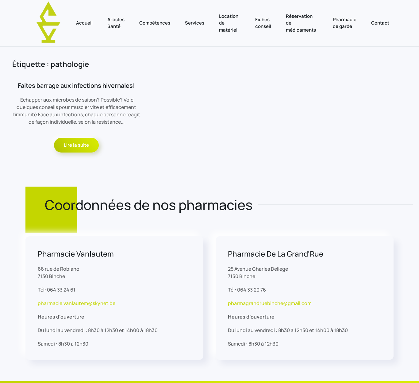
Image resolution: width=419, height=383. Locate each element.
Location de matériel (228, 23)
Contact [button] (380, 23)
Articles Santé (116, 23)
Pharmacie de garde (344, 23)
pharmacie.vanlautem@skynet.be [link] (76, 303)
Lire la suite (76, 145)
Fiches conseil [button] (263, 23)
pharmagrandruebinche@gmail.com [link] (270, 303)
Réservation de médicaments (301, 23)
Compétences (154, 23)
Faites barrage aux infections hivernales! (76, 85)
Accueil (84, 23)
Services (194, 23)
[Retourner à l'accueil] (48, 23)
